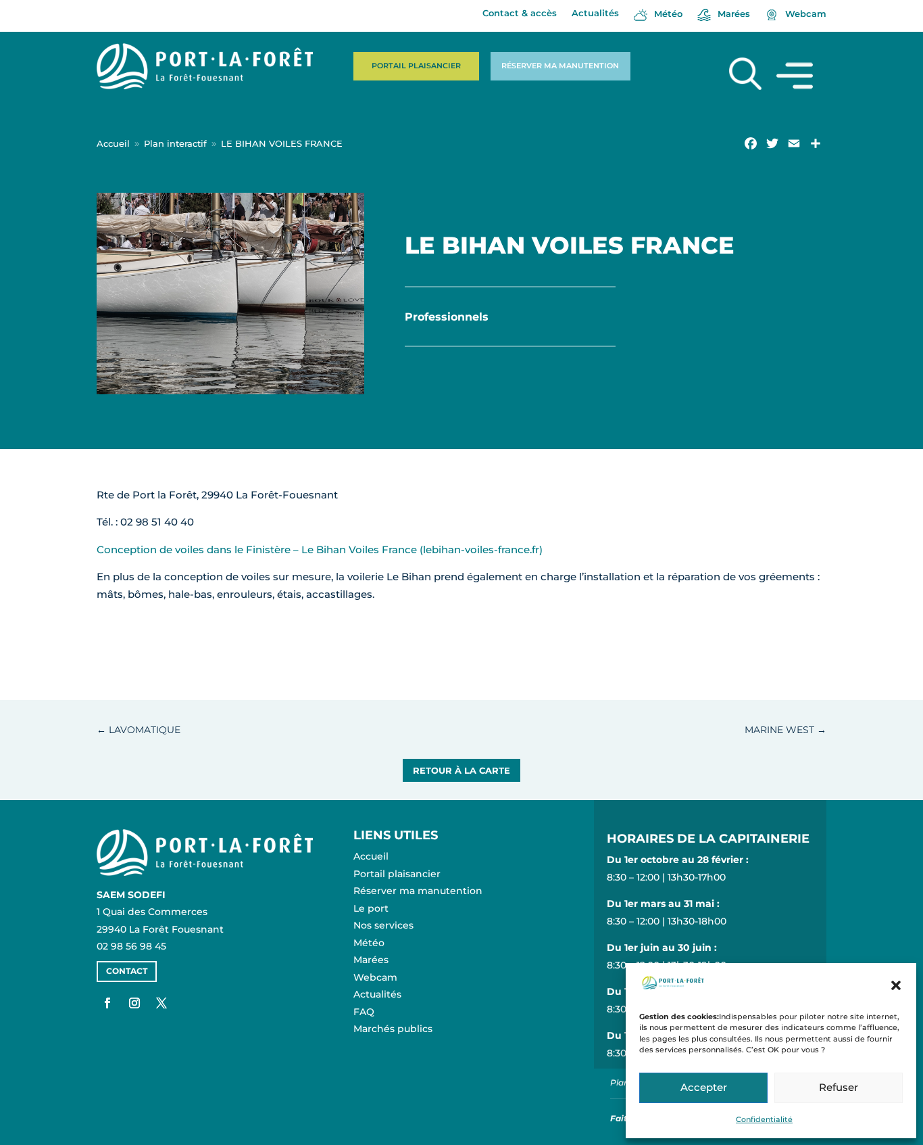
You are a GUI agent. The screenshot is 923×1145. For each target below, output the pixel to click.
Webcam (375, 977)
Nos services (383, 925)
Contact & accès (519, 13)
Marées (371, 960)
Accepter (703, 1087)
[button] (896, 985)
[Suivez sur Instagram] (134, 1003)
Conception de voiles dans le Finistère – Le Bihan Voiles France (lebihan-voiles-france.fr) (320, 549)
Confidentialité (764, 1119)
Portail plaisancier (416, 65)
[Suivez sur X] (161, 1003)
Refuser (838, 1087)
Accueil (371, 856)
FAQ (363, 1012)
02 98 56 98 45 (131, 946)
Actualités (595, 13)
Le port (371, 908)
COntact (126, 971)
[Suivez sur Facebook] (107, 1003)
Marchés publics (392, 1029)
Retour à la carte (461, 770)
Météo (368, 943)
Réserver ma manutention (560, 65)
